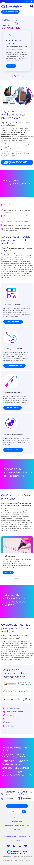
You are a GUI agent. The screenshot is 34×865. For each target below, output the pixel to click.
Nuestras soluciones (14, 366)
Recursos (17, 829)
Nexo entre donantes (13, 708)
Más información (13, 322)
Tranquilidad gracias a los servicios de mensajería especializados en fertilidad (16, 162)
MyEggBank (10, 726)
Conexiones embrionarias (14, 711)
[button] (26, 2)
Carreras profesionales (17, 840)
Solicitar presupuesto (10, 11)
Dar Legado (10, 715)
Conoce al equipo (13, 450)
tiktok (25, 846)
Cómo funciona (12, 408)
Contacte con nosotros (17, 833)
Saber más (11, 67)
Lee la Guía (8, 572)
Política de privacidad (10, 836)
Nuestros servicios (17, 821)
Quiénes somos (17, 818)
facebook (14, 846)
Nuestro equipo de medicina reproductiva (17, 825)
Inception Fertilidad (12, 719)
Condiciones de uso (25, 836)
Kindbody (9, 722)
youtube (20, 846)
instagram (8, 846)
